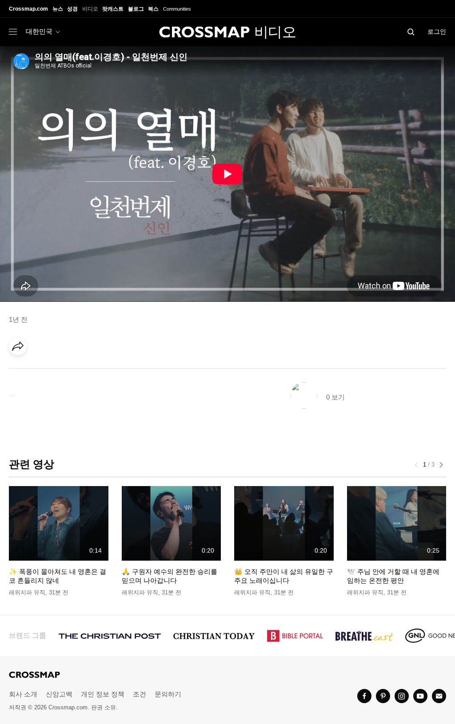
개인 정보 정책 (102, 694)
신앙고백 (59, 694)
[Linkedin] (39, 371)
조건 (139, 694)
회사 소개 (23, 694)
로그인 (436, 31)
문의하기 (168, 694)
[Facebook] (20, 371)
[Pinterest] (57, 371)
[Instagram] (402, 696)
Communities (177, 9)
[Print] (93, 371)
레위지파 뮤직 (27, 592)
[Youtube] (420, 696)
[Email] (75, 371)
